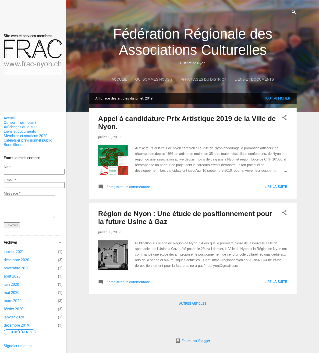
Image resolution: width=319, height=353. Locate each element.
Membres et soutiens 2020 (25, 136)
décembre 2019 (16, 325)
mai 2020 (11, 292)
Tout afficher (277, 98)
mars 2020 (12, 301)
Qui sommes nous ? (153, 79)
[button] (284, 118)
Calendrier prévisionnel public (28, 140)
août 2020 (12, 276)
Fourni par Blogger (195, 341)
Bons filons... (14, 145)
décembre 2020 (16, 260)
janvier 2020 (14, 317)
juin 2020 (11, 284)
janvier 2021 (14, 252)
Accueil (119, 79)
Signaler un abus (18, 346)
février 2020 (13, 309)
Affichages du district (203, 79)
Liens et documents (254, 79)
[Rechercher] (294, 13)
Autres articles (192, 303)
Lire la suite (276, 187)
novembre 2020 (16, 268)
